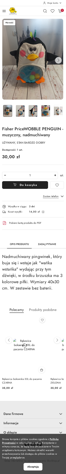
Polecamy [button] (17, 309)
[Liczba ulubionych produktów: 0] (52, 11)
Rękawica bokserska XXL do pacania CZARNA (22, 380)
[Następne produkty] (57, 340)
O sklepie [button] (10, 432)
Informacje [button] (11, 423)
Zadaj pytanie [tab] (47, 244)
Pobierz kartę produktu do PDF (25, 223)
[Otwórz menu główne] (4, 11)
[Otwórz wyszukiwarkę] (45, 11)
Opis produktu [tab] (19, 244)
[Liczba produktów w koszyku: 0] (60, 11)
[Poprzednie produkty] (9, 340)
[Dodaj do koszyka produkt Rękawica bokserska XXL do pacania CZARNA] (42, 370)
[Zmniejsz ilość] (5, 175)
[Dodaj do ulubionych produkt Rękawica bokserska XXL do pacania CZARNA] (42, 320)
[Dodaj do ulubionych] (57, 185)
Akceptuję (33, 466)
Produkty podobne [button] (42, 309)
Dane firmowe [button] (13, 414)
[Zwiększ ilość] (55, 175)
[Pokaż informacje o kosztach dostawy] (43, 212)
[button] (58, 60)
